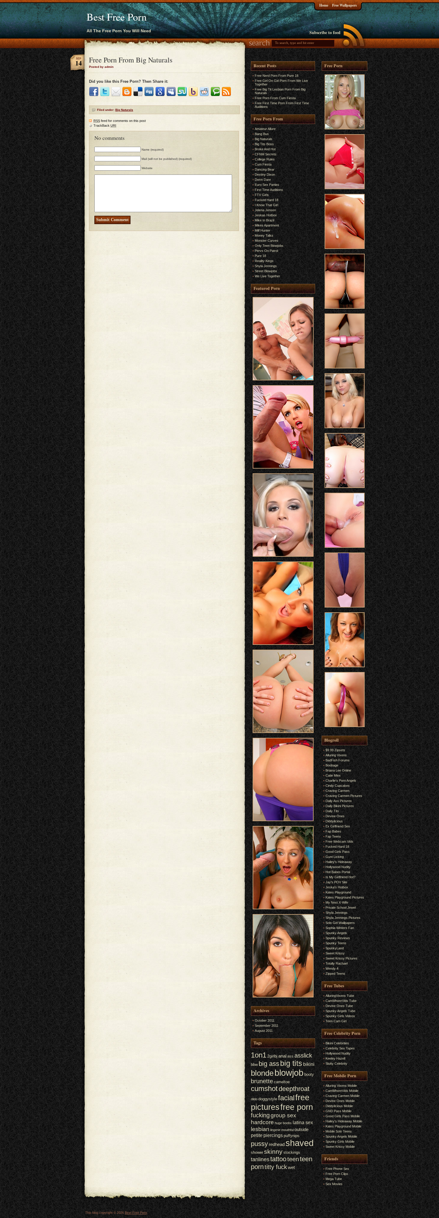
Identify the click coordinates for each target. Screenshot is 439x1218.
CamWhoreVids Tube (341, 1001)
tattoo (278, 1159)
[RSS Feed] (226, 92)
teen (293, 1159)
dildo (254, 1099)
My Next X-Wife (337, 902)
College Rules (265, 159)
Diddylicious (334, 821)
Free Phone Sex (337, 1168)
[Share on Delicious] (138, 92)
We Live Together (267, 276)
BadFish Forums (338, 760)
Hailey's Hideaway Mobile (344, 1121)
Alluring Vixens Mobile (341, 1085)
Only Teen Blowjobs (269, 245)
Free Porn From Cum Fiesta (275, 98)
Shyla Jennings (266, 266)
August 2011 (264, 1030)
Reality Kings (264, 261)
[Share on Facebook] (94, 92)
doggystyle (267, 1099)
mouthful (287, 1130)
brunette (262, 1081)
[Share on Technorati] (215, 92)
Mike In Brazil (264, 220)
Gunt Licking (335, 857)
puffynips (292, 1135)
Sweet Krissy (335, 953)
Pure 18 (260, 256)
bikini (308, 1064)
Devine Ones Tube (339, 1006)
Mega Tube (334, 1179)
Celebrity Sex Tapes (340, 1048)
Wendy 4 (332, 968)
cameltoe (282, 1082)
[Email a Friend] (116, 92)
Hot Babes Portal (338, 872)
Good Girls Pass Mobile (343, 1116)
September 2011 (266, 1025)
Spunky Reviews (338, 938)
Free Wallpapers (344, 5)
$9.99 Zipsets (335, 750)
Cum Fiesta (263, 164)
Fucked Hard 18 (266, 200)
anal (282, 1056)
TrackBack (104, 125)
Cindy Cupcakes (338, 785)
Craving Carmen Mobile (343, 1096)
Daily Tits (332, 811)
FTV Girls (262, 195)
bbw (254, 1064)
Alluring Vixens (336, 755)
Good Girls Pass (338, 851)
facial (286, 1098)
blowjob (288, 1073)
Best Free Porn (117, 17)
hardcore (262, 1122)
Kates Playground (338, 892)
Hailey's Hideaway (339, 862)
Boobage (332, 765)
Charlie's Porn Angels (341, 780)
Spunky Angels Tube (340, 1011)
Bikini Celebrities (337, 1043)
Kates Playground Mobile (343, 1126)
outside (301, 1129)
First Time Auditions (269, 190)
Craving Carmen (337, 790)
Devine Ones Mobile (340, 1101)
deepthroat (294, 1088)
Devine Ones (335, 816)
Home (323, 5)
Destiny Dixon (265, 174)
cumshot (264, 1088)
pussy (259, 1143)
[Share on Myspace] (171, 92)
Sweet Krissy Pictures (341, 958)
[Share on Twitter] (105, 92)
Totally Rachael (337, 963)
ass (290, 1056)
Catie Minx (333, 775)
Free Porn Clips (337, 1174)
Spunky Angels (336, 933)
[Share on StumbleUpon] (182, 92)
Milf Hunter (262, 230)
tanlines (260, 1159)
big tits (291, 1063)
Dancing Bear (264, 169)
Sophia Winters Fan (340, 928)
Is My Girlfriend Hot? (340, 877)
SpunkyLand (335, 948)
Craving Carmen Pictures (344, 796)
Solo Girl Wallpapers (340, 923)
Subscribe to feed (324, 32)
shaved (299, 1143)
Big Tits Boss (264, 144)
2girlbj (272, 1056)
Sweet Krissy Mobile (340, 1146)
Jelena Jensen (265, 210)
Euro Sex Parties (267, 184)
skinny (273, 1151)
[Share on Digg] (149, 92)
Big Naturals (124, 109)
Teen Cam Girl (336, 1021)
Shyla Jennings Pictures (343, 917)
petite (257, 1135)
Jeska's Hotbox (337, 887)
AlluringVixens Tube (340, 995)
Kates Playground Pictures (345, 897)
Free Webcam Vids (339, 841)
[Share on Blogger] (127, 92)
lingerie (275, 1130)
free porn (296, 1107)
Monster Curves (266, 240)
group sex (283, 1115)
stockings (291, 1152)
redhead (277, 1144)
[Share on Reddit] (204, 92)
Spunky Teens (336, 943)
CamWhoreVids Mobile (342, 1090)
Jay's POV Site (336, 882)
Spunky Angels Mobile (341, 1136)
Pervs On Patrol (266, 251)
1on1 (258, 1055)
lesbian (260, 1129)
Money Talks (264, 235)
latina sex (303, 1122)
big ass (269, 1063)
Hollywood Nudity (338, 867)
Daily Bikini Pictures (340, 806)
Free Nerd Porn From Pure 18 (276, 75)
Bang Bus (262, 134)
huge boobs (283, 1123)
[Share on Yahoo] (193, 92)
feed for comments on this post (119, 121)
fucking (260, 1115)
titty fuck (276, 1167)
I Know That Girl (266, 205)
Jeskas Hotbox (266, 215)
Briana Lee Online (338, 770)
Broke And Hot (265, 149)
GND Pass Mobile (338, 1111)
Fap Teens (333, 836)
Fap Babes (333, 831)
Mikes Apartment (267, 225)
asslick (303, 1055)
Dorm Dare (263, 179)
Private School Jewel (341, 907)
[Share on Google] (160, 92)
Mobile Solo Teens (339, 1131)
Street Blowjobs (266, 271)
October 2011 (264, 1020)
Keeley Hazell (335, 1058)
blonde (262, 1073)
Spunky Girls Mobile (340, 1141)
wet (291, 1167)
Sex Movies (334, 1184)
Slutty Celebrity (336, 1063)
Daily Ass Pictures (339, 801)
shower (257, 1152)
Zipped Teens (335, 973)
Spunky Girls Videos (340, 1016)
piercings (273, 1135)
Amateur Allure (265, 129)
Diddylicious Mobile (339, 1106)
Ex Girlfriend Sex (338, 826)
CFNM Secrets (266, 154)
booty (309, 1074)
